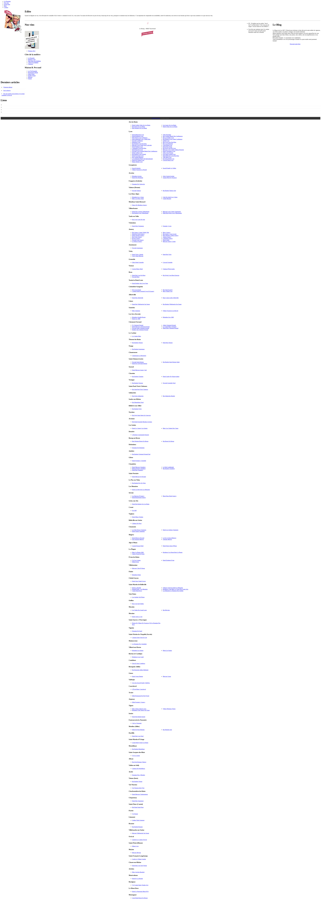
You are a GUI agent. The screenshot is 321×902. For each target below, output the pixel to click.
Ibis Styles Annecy (137, 237)
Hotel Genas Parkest (137, 676)
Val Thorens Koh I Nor (138, 788)
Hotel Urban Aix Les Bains (170, 126)
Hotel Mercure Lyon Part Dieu (171, 155)
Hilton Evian (135, 562)
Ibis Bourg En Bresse (168, 441)
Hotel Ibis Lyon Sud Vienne (139, 865)
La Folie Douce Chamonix (139, 530)
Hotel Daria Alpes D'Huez (170, 546)
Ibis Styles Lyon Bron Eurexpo (171, 275)
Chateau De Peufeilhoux (138, 768)
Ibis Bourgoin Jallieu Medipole (140, 670)
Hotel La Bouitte (136, 587)
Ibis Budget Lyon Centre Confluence (172, 139)
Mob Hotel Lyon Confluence (139, 137)
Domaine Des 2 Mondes (138, 775)
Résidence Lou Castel (138, 657)
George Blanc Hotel (137, 269)
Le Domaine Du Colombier (139, 644)
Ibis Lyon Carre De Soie (138, 219)
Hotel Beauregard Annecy (139, 497)
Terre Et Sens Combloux (138, 663)
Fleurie (30, 78)
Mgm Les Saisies (167, 650)
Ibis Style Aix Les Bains (138, 126)
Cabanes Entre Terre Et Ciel (139, 637)
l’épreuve (30, 64)
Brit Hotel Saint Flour (138, 807)
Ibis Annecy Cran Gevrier (169, 234)
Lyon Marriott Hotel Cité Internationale (142, 158)
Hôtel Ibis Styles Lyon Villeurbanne (172, 213)
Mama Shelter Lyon (137, 161)
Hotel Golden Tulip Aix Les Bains (141, 125)
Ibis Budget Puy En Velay (139, 483)
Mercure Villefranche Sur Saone (140, 833)
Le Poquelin (31, 58)
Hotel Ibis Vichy (167, 254)
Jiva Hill (134, 510)
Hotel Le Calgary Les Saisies (139, 428)
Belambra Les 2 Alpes (138, 197)
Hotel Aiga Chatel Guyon (139, 581)
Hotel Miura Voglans (137, 517)
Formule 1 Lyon (167, 226)
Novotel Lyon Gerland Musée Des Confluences (144, 151)
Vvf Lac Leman (136, 560)
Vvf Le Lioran (136, 755)
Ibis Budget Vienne (137, 781)
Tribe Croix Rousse (168, 152)
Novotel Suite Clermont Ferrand (140, 328)
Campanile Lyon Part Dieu (139, 148)
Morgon (30, 77)
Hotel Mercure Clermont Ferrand (140, 326)
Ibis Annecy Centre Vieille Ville (140, 232)
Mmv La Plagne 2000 (138, 552)
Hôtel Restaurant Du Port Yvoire (140, 696)
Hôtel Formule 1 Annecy (138, 702)
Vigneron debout (7, 87)
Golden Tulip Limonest (138, 820)
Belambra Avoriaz (137, 176)
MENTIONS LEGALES (156, 118)
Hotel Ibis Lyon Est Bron (138, 275)
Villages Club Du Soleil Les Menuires (173, 587)
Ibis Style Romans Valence (139, 762)
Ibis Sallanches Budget (169, 396)
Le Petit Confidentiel (168, 467)
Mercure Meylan (136, 852)
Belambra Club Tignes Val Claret (141, 710)
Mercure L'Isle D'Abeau (138, 568)
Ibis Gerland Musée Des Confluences (173, 136)
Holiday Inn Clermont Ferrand (140, 329)
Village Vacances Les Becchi (170, 310)
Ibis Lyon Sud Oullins (138, 603)
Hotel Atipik (166, 240)
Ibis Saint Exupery (168, 290)
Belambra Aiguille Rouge (139, 317)
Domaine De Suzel (137, 631)
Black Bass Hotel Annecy (169, 496)
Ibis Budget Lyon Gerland (139, 154)
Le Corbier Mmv (136, 336)
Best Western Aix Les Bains (139, 128)
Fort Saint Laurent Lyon (169, 154)
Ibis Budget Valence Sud (169, 190)
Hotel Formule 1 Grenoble (139, 460)
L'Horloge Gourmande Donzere (140, 434)
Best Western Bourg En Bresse (140, 441)
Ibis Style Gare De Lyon (169, 148)
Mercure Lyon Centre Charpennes (172, 211)
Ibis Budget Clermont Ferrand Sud (141, 454)
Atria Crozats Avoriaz (168, 176)
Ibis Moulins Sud (167, 729)
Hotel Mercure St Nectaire (139, 476)
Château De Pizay (137, 523)
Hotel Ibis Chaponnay (138, 801)
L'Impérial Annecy (168, 238)
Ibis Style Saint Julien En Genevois (141, 415)
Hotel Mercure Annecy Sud (139, 370)
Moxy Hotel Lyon (167, 291)
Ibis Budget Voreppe (137, 383)
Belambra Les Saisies (137, 650)
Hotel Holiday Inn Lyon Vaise (140, 283)
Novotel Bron (135, 277)
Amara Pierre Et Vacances (170, 177)
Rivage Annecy (136, 238)
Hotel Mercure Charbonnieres (140, 794)
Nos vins (6, 3)
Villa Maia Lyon (167, 157)
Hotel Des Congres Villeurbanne (140, 211)
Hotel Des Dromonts (137, 177)
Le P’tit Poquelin (32, 71)
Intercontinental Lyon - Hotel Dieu (141, 139)
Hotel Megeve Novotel (138, 538)
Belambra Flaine (136, 575)
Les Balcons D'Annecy (138, 496)
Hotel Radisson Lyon (137, 136)
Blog (5, 6)
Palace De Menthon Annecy (139, 205)
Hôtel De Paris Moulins (138, 729)
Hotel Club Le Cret (137, 616)
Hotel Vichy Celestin (137, 254)
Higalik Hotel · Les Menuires (140, 589)
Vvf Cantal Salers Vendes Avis (140, 885)
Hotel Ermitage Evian (168, 560)
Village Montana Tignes (169, 708)
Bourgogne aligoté (33, 72)
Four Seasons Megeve (138, 539)
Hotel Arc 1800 (136, 318)
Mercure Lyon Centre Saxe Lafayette (142, 145)
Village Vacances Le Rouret (139, 169)
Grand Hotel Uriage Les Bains (140, 742)
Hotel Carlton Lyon (137, 152)
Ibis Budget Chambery (169, 468)
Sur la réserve (7, 90)
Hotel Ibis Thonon (168, 342)
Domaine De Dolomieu (138, 447)
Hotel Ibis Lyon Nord (137, 736)
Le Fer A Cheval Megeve (169, 538)
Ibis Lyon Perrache (168, 143)
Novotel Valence (136, 190)
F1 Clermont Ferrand (137, 325)
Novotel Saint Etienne (138, 362)
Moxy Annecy (166, 232)
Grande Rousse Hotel (137, 546)
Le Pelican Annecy (137, 241)
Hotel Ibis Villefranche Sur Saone (141, 304)
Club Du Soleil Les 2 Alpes (170, 197)
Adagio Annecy (167, 237)
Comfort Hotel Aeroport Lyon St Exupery (143, 291)
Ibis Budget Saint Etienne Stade (171, 362)
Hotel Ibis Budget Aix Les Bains (140, 504)
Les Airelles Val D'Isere (138, 597)
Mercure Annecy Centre (169, 241)
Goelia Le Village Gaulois (139, 859)
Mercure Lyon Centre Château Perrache (173, 149)
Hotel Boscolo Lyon (137, 149)
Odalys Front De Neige (138, 554)
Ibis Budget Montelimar (138, 749)
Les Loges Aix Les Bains (169, 125)
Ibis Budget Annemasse (138, 349)
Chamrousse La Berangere (139, 355)
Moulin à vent (31, 59)
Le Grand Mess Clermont (169, 326)
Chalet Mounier (167, 198)
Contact (6, 7)
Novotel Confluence (137, 140)
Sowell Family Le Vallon (169, 168)
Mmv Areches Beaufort (138, 872)
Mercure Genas (167, 676)
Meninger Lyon (136, 142)
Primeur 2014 (31, 51)
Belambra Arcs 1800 (168, 317)
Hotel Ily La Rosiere (137, 878)
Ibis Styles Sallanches (137, 396)
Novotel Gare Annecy (138, 240)
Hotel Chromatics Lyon (169, 151)
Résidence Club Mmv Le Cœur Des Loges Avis (175, 589)
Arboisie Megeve (167, 539)
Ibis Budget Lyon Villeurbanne (140, 213)
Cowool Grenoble (167, 262)
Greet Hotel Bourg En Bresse (140, 898)
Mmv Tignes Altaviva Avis (139, 708)
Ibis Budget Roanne (137, 827)
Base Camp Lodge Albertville (171, 297)
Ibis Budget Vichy (137, 409)
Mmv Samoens (136, 310)
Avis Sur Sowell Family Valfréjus (141, 683)
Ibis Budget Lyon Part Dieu (139, 143)
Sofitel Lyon (166, 140)
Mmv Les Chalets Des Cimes (170, 428)
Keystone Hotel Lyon (168, 158)
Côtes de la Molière (33, 62)
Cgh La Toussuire (137, 723)
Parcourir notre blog (295, 44)
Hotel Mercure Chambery (139, 467)
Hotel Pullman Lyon (137, 146)
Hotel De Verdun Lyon (138, 160)
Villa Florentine (167, 134)
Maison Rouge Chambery (139, 468)
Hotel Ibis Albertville (137, 297)
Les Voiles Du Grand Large (139, 610)
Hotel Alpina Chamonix (138, 531)
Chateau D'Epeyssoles (169, 269)
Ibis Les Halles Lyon (168, 137)
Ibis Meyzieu (166, 610)
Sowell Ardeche (136, 168)
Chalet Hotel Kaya (137, 590)
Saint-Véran (31, 74)
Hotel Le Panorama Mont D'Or (140, 891)
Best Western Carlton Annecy (170, 235)
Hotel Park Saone (167, 146)
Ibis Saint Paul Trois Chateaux (140, 389)
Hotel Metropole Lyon (138, 134)
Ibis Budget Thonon (137, 342)
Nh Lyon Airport (136, 290)
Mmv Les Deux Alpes (138, 198)
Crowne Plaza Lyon (168, 160)
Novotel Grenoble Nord (169, 383)
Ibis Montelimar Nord (138, 402)
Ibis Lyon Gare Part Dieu (169, 142)
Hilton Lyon (135, 846)
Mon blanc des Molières (34, 61)
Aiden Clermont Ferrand (169, 325)
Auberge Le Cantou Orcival (139, 839)
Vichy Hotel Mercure (137, 256)
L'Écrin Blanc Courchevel (139, 689)
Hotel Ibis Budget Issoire (138, 716)
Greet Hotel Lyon (167, 145)
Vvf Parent (135, 814)
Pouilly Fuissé (32, 75)
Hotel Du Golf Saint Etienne (139, 363)
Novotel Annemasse (137, 248)
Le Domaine (7, 1)
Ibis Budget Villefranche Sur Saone (172, 304)
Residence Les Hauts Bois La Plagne (172, 552)
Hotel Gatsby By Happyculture (171, 376)
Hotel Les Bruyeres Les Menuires (141, 489)
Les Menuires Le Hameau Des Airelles (173, 590)
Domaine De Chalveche (138, 184)
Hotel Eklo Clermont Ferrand (170, 328)
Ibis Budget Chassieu (137, 376)
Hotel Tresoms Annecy (138, 235)
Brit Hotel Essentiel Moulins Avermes (142, 422)
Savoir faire (7, 4)
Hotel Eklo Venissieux (138, 226)
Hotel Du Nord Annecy (138, 234)
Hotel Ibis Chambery (137, 470)
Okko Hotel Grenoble (138, 262)
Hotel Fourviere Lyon (138, 155)
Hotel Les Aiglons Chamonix (170, 530)
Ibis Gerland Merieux (137, 157)
